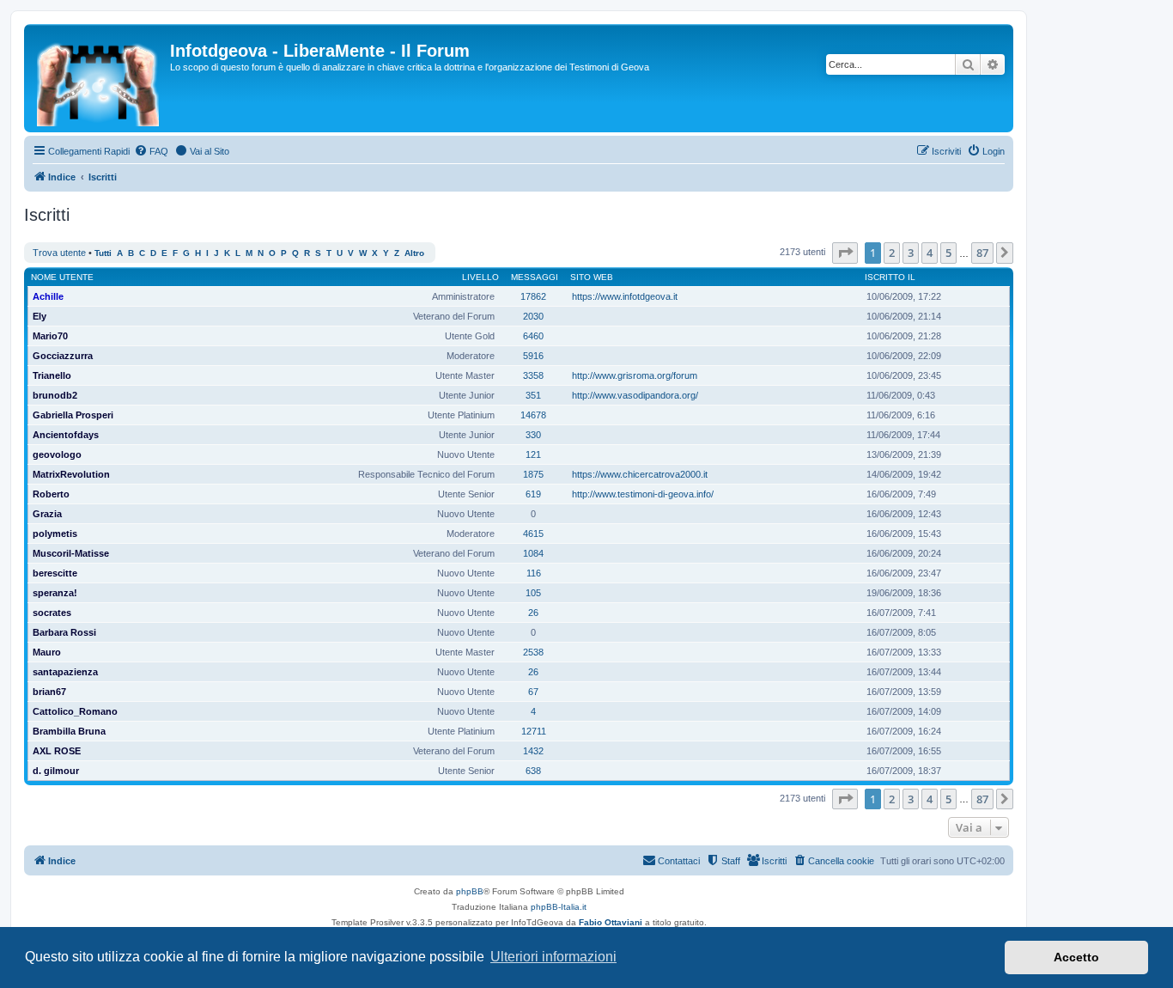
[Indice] (99, 78)
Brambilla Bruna (69, 731)
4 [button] (930, 252)
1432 (533, 751)
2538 (533, 652)
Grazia (47, 514)
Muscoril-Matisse (71, 553)
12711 (533, 731)
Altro (414, 253)
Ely (39, 316)
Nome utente (62, 277)
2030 (533, 316)
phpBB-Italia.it (558, 907)
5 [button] (948, 252)
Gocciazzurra (63, 356)
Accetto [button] (1076, 957)
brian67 (49, 691)
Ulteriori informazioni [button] (553, 956)
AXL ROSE (57, 751)
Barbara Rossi (64, 632)
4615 (533, 533)
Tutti (103, 253)
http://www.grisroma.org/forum (634, 375)
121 (533, 454)
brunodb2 (55, 395)
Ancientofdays (66, 435)
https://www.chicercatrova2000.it (640, 474)
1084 (533, 553)
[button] (845, 252)
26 (533, 612)
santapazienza (65, 672)
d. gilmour (56, 770)
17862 (533, 296)
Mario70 (50, 336)
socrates (52, 612)
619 (533, 494)
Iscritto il (890, 277)
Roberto (51, 494)
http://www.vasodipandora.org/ (635, 395)
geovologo (57, 454)
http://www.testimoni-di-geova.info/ (643, 494)
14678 (533, 415)
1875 (533, 474)
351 (533, 395)
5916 (533, 356)
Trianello (52, 375)
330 (533, 435)
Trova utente (59, 252)
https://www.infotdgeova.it (625, 296)
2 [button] (892, 252)
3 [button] (911, 252)
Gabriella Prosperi (73, 415)
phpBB (469, 891)
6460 (533, 336)
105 (533, 593)
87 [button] (982, 252)
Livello (480, 277)
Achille (48, 296)
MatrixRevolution (71, 474)
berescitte (55, 573)
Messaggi (534, 277)
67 (533, 691)
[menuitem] (151, 151)
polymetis (55, 533)
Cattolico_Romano (75, 711)
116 (533, 573)
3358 (533, 375)
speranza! (55, 593)
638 (533, 770)
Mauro (47, 652)
